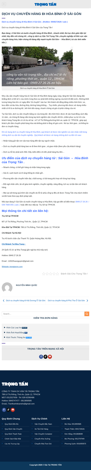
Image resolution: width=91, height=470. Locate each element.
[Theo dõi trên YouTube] (50, 357)
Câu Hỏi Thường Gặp (12, 444)
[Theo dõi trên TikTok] (45, 357)
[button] (4, 4)
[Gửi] (86, 314)
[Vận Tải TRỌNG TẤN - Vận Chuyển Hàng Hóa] (45, 4)
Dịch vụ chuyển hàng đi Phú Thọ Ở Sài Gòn (66, 300)
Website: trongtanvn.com (12, 267)
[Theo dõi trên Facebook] (41, 357)
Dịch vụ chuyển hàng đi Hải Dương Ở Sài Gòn (25, 300)
